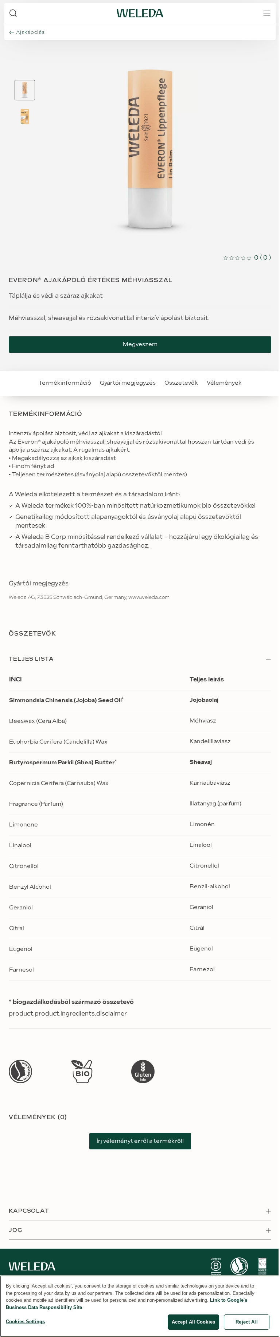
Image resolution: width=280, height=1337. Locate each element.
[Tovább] (20, 1071)
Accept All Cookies (193, 1322)
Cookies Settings (25, 1321)
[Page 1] (25, 90)
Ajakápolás (30, 32)
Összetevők (181, 383)
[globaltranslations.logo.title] (140, 13)
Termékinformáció (65, 383)
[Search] (13, 13)
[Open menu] (266, 13)
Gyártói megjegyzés (128, 383)
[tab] (25, 90)
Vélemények (224, 383)
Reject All (246, 1322)
